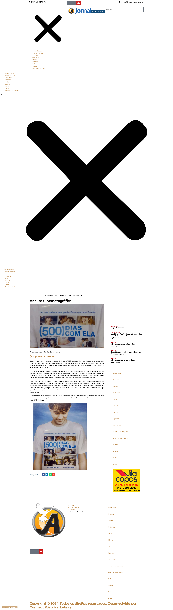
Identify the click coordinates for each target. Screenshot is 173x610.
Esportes (35, 62)
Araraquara (36, 55)
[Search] (143, 9)
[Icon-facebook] (69, 3)
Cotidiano (35, 57)
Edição (34, 59)
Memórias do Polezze (39, 68)
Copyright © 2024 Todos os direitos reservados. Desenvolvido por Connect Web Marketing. (83, 605)
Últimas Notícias (37, 53)
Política (34, 64)
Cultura (114, 342)
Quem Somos (37, 51)
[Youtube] (78, 3)
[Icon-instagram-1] (74, 3)
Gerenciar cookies (9, 607)
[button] (48, 27)
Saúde (34, 66)
